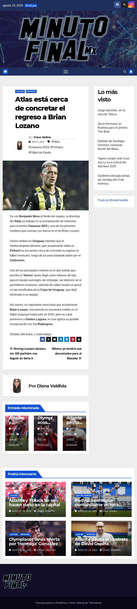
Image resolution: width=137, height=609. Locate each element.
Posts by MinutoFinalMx (113, 200)
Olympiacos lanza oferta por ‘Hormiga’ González (34, 541)
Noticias (31, 91)
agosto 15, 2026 (22, 511)
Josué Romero (14, 442)
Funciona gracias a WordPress (52, 602)
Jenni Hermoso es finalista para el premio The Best (112, 127)
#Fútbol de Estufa (40, 152)
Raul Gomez (110, 511)
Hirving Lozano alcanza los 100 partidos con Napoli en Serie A (27, 353)
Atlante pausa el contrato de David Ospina (101, 541)
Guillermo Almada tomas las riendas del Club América (114, 179)
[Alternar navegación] (65, 71)
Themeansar (95, 602)
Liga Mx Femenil (84, 495)
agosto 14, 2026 (88, 550)
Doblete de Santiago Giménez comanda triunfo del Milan (111, 145)
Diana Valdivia (42, 137)
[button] (124, 71)
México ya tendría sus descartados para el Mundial (67, 353)
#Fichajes (56, 147)
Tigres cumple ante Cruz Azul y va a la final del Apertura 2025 (114, 162)
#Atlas (55, 141)
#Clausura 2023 (39, 147)
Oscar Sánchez (43, 442)
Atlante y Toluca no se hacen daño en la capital (34, 502)
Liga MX (20, 91)
